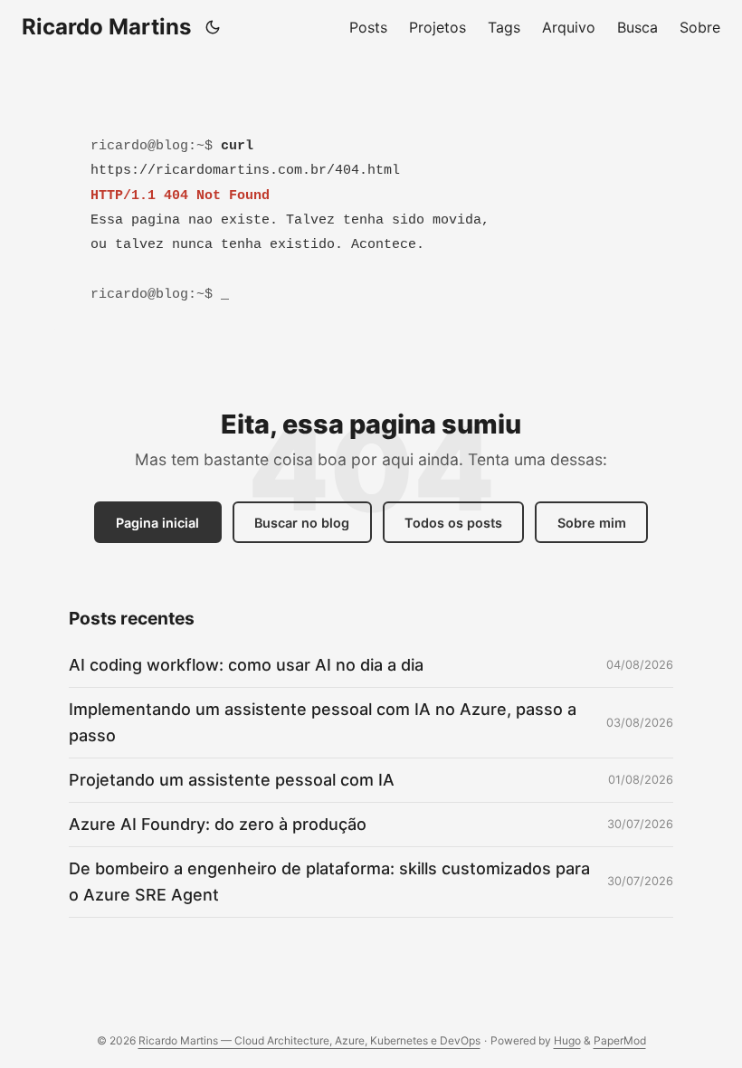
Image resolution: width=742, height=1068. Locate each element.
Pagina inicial (157, 522)
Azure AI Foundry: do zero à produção (217, 824)
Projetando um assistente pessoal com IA (232, 779)
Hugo (567, 1040)
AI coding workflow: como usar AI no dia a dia (246, 664)
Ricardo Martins (106, 27)
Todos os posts (453, 522)
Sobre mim (591, 522)
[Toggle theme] (213, 27)
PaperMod (620, 1040)
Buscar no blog (301, 522)
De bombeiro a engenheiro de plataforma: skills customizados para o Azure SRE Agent (329, 881)
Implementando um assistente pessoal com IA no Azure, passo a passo (322, 722)
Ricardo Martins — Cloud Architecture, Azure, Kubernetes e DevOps (309, 1040)
